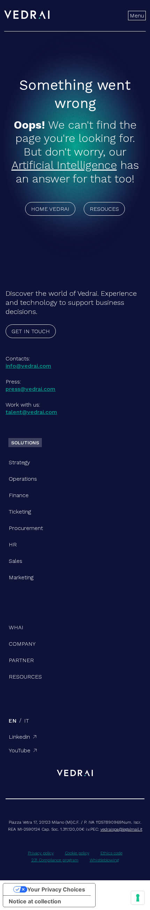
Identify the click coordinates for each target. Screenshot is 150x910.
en (12, 720)
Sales (15, 561)
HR (13, 544)
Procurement (26, 528)
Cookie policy (77, 853)
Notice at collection (35, 901)
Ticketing (20, 511)
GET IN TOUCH (31, 331)
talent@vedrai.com (31, 412)
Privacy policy (41, 853)
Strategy (19, 462)
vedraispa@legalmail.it (121, 829)
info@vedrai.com (28, 366)
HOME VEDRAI (50, 209)
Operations (23, 478)
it (26, 720)
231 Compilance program (54, 860)
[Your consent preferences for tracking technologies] (137, 897)
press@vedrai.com (30, 389)
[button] (137, 15)
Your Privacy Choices (56, 889)
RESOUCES (104, 209)
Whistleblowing (104, 860)
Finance (19, 495)
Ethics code (111, 853)
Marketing (21, 577)
